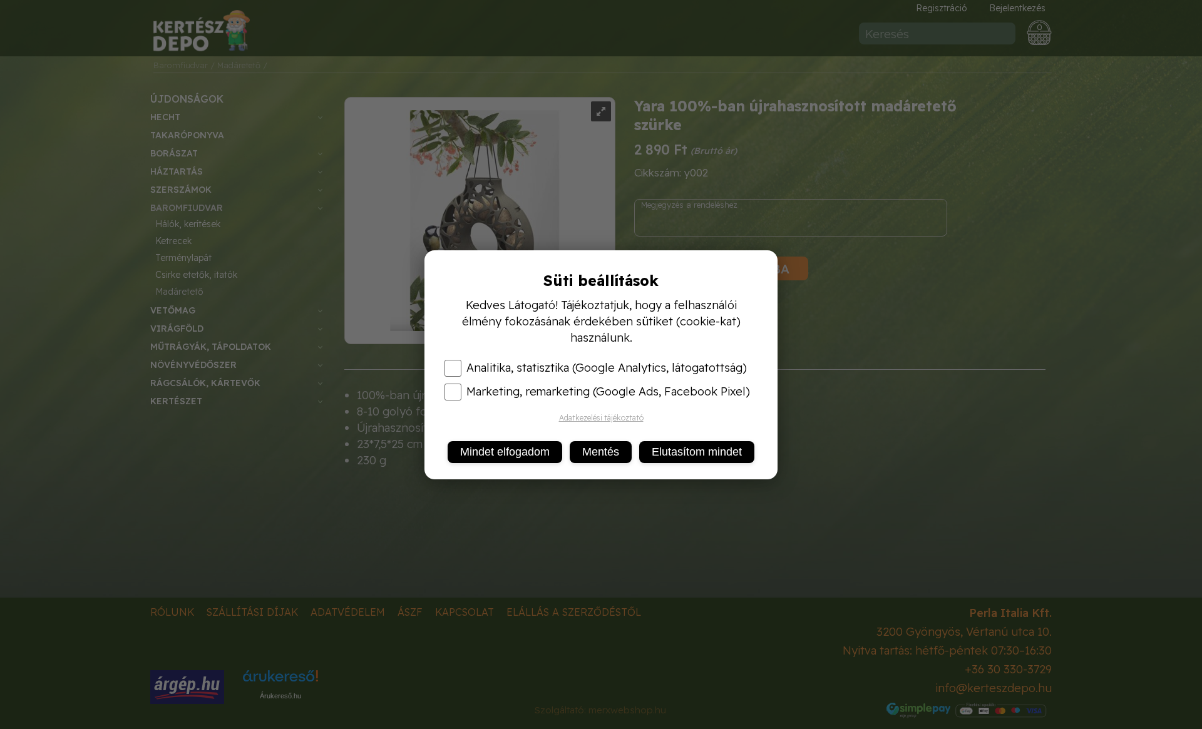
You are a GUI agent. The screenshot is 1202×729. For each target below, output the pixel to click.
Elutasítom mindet (697, 452)
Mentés (600, 452)
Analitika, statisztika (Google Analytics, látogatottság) (606, 368)
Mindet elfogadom (505, 452)
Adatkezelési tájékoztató (601, 417)
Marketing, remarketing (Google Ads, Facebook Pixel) (608, 391)
